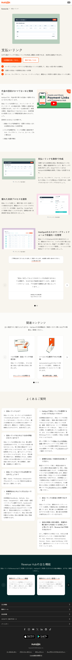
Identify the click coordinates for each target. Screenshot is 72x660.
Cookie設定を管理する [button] (36, 655)
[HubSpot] (5, 2)
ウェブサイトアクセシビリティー (56, 652)
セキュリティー (39, 652)
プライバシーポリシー (26, 652)
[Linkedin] (41, 630)
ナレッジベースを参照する (21, 376)
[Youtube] (33, 630)
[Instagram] (29, 630)
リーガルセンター (12, 652)
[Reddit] (46, 630)
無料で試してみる (30, 60)
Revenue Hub (4, 9)
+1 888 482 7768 (36, 261)
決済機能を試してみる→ (11, 60)
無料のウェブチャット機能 (18, 578)
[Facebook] (24, 630)
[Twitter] (37, 630)
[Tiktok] (50, 630)
